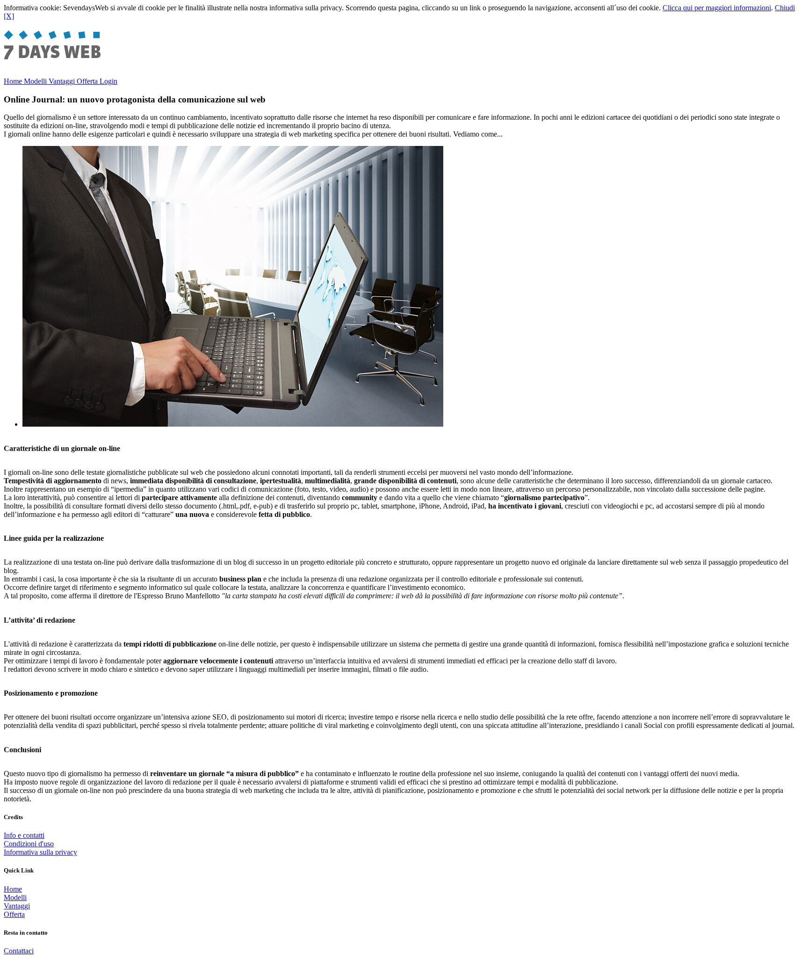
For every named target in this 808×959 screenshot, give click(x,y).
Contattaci (19, 951)
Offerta (88, 81)
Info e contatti (24, 835)
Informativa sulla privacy (40, 852)
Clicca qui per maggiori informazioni (717, 8)
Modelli (36, 81)
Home (14, 81)
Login (108, 81)
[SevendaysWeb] (61, 58)
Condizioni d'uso (29, 844)
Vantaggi (63, 81)
